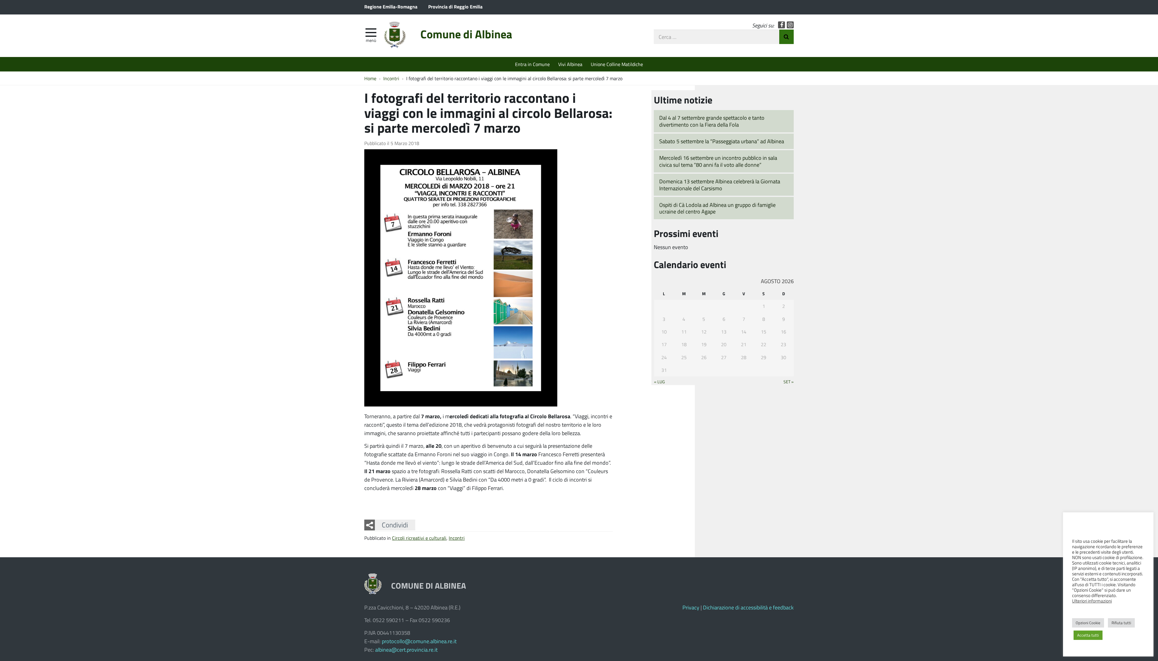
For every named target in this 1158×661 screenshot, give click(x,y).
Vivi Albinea (570, 64)
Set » (788, 381)
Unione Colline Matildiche (617, 64)
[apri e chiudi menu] (371, 32)
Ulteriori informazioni (1092, 600)
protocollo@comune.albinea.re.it (419, 641)
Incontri (457, 537)
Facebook (781, 24)
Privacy (690, 607)
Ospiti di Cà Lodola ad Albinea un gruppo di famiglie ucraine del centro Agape (717, 208)
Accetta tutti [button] (1088, 635)
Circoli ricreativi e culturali (419, 537)
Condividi (395, 525)
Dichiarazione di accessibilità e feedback (748, 607)
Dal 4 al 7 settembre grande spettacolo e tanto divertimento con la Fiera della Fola (711, 121)
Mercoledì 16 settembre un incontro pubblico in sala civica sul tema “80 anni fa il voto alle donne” (718, 161)
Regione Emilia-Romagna (390, 6)
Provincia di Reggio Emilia (455, 6)
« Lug (659, 381)
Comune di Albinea (466, 34)
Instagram (790, 24)
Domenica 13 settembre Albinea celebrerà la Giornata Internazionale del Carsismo (719, 185)
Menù (371, 40)
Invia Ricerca (786, 37)
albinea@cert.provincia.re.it (406, 649)
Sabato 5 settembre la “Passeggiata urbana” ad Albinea (721, 141)
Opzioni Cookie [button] (1088, 622)
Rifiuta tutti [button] (1121, 622)
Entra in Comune (532, 64)
